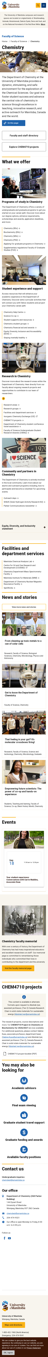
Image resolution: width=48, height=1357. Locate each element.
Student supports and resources (18, 320)
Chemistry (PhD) (11, 240)
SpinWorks (8, 588)
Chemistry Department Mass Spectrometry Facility (22, 572)
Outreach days (10, 498)
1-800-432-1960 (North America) (15, 1332)
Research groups (11, 408)
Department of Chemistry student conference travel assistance (24, 425)
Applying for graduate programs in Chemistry (23, 244)
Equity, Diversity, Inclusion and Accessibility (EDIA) (22, 332)
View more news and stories (24, 607)
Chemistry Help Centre (13, 312)
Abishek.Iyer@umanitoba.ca (27, 1014)
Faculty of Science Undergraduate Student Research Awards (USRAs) (22, 431)
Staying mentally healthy (14, 337)
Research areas (10, 405)
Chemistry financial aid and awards (19, 327)
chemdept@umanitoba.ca (13, 1180)
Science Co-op (10, 316)
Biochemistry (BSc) (12, 232)
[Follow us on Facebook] (4, 1238)
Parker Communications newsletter (19, 506)
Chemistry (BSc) (11, 228)
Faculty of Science (13, 36)
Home (4, 41)
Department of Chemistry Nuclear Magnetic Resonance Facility (23, 582)
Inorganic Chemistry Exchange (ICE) (19, 416)
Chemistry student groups (15, 324)
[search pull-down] (38, 5)
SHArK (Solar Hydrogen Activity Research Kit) (23, 502)
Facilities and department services (19, 412)
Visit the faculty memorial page (18, 968)
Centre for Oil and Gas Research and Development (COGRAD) (20, 566)
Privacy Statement (34, 1348)
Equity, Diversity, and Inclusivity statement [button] (18, 527)
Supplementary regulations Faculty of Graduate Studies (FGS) (24, 248)
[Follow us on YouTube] (9, 1238)
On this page (13, 123)
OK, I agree (8, 1353)
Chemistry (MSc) (11, 236)
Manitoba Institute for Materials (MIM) (20, 578)
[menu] (43, 5)
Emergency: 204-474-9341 (13, 1335)
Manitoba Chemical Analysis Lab (18, 561)
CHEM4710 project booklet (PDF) (22, 1054)
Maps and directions (13, 1325)
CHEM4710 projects (12, 420)
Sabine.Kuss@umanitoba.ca (15, 1037)
